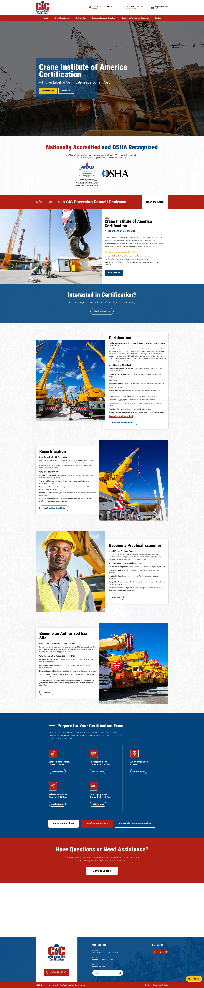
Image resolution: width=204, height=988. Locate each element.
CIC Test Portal (48, 91)
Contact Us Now (102, 870)
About (45, 18)
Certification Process (97, 823)
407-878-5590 (137, 6)
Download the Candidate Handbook (121, 416)
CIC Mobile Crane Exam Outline (135, 823)
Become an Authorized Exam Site (135, 18)
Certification (80, 18)
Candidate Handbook (63, 823)
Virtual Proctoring (61, 18)
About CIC (66, 91)
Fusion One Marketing (160, 985)
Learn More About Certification (123, 422)
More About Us (114, 272)
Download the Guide (102, 311)
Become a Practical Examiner (104, 18)
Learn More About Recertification (54, 508)
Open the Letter (155, 201)
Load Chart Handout (57, 771)
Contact (158, 18)
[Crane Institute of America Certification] (42, 7)
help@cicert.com (161, 6)
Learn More (116, 597)
